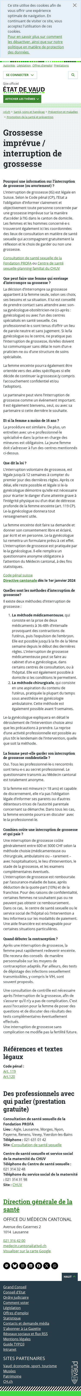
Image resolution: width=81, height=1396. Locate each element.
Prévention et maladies (63, 112)
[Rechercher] (73, 75)
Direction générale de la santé (37, 1206)
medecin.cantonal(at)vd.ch (24, 1245)
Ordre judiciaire (16, 1297)
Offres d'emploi (42, 65)
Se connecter (17, 75)
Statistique (12, 1318)
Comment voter (16, 1302)
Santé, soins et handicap (29, 112)
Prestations (61, 65)
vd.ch (6, 112)
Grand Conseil (14, 1287)
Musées (9, 1371)
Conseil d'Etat (14, 1292)
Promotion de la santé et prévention (30, 117)
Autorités (9, 65)
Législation (24, 65)
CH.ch (8, 1381)
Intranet (9, 1349)
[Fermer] (75, 5)
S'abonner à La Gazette (22, 1328)
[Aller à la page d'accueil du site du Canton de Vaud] (40, 87)
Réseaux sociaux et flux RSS (25, 1333)
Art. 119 (9, 1071)
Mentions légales (17, 1339)
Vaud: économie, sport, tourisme (30, 1365)
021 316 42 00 (14, 1240)
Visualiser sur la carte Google (27, 1251)
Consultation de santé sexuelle (37, 1144)
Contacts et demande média (26, 1323)
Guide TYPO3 (13, 1344)
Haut (68, 1277)
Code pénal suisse (18, 575)
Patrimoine (12, 1376)
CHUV (17, 1184)
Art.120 (9, 1076)
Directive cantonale (20, 580)
